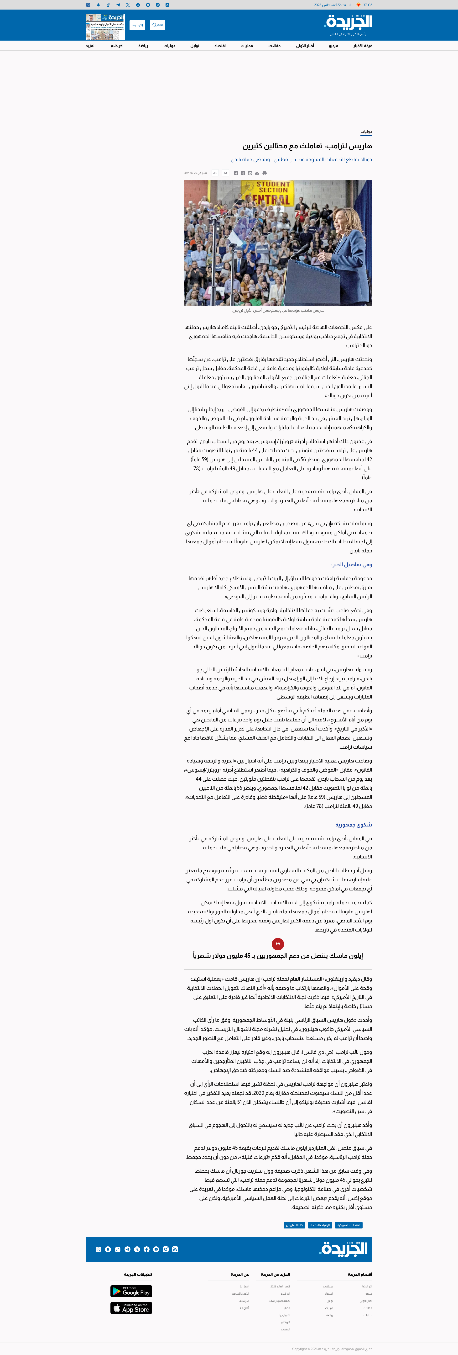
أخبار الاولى (366, 1300)
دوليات (169, 46)
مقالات (274, 46)
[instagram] (158, 5)
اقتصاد (220, 46)
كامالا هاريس (294, 1225)
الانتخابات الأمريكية (349, 1225)
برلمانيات (328, 1286)
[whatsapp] (88, 5)
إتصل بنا (244, 1286)
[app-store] (131, 1305)
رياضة (143, 46)
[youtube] (148, 5)
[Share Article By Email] (257, 173)
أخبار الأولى (305, 46)
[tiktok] (108, 5)
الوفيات (285, 1329)
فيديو (333, 46)
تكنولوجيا (285, 1315)
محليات (247, 46)
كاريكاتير (285, 1322)
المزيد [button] (90, 46)
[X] (128, 5)
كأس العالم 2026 (280, 1286)
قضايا (287, 1308)
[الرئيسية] (348, 22)
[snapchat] (98, 5)
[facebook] (138, 5)
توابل (194, 46)
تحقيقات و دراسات (279, 1300)
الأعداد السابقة (240, 1293)
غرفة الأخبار (362, 46)
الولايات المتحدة (320, 1225)
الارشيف (137, 25)
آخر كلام (117, 46)
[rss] (167, 5)
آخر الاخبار (366, 1286)
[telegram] (118, 5)
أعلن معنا (243, 1308)
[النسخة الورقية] (105, 25)
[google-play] (131, 1289)
